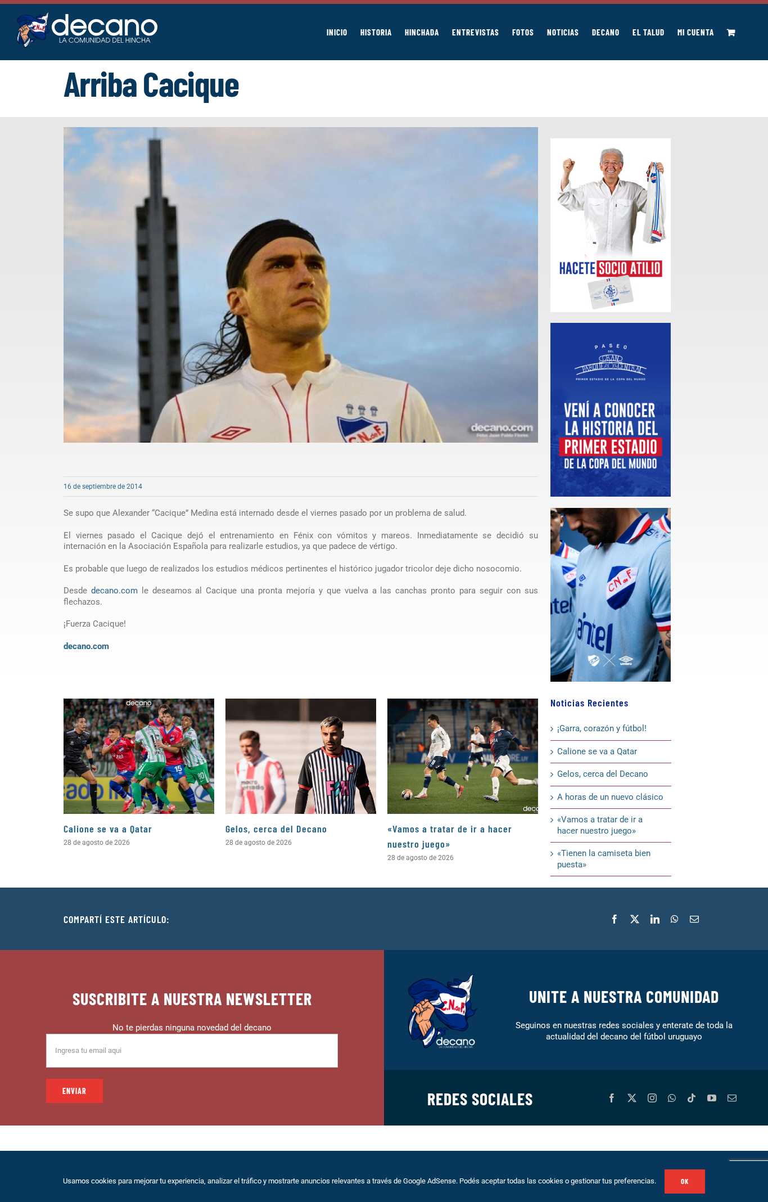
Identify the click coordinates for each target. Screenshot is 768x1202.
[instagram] (652, 1097)
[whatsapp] (672, 1097)
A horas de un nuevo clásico (610, 797)
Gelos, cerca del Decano (276, 828)
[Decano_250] (610, 512)
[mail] (732, 1097)
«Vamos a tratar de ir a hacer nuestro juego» (600, 825)
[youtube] (711, 1097)
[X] (635, 919)
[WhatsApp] (674, 919)
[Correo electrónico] (694, 919)
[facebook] (611, 1097)
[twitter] (631, 1097)
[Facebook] (614, 919)
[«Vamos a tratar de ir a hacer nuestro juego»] (462, 756)
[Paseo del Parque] (610, 327)
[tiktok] (691, 1097)
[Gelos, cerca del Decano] (300, 756)
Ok (685, 1181)
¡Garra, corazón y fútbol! (602, 728)
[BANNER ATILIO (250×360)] (610, 142)
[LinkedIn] (655, 919)
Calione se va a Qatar (108, 828)
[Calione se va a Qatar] (139, 756)
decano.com (114, 591)
